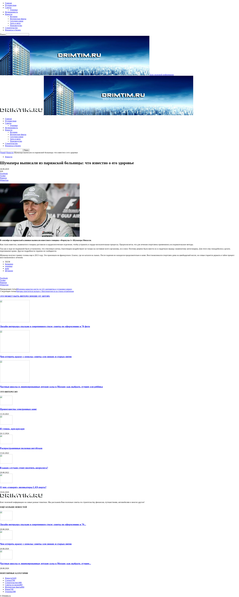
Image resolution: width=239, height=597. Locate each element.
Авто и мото (15, 23)
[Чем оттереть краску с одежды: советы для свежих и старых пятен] (15, 352)
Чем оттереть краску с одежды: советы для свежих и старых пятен (36, 356)
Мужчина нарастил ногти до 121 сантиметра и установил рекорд (44, 289)
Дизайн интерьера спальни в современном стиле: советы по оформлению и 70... (43, 524)
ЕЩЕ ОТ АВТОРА (41, 296)
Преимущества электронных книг (18, 409)
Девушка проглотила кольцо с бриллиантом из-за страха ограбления (45, 291)
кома (7, 268)
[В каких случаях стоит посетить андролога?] (6, 463)
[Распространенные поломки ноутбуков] (6, 443)
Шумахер (9, 271)
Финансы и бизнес (13, 30)
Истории (13, 16)
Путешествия (10, 5)
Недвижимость (11, 12)
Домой (3, 152)
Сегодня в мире (16, 21)
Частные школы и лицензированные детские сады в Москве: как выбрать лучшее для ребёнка (51, 386)
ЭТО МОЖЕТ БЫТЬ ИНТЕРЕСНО (16, 296)
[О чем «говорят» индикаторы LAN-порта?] (6, 482)
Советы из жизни (14, 585)
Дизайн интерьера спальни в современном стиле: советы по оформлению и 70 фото (45, 326)
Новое (9, 589)
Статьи (10, 580)
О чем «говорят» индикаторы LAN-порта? (23, 487)
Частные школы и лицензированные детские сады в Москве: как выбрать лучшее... (45, 563)
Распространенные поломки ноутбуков (21, 448)
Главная (8, 3)
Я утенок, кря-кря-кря (12, 428)
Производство (16, 25)
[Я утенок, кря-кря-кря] (6, 424)
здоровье (8, 266)
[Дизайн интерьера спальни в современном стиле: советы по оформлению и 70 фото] (15, 321)
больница (9, 264)
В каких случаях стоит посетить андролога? (24, 467)
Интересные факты (18, 19)
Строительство (11, 28)
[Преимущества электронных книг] (6, 404)
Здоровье (14, 10)
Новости (8, 14)
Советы (8, 7)
